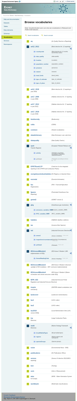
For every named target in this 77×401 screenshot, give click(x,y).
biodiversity (35, 119)
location (38, 60)
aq (32, 41)
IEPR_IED (34, 280)
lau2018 (34, 311)
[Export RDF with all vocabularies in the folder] (70, 49)
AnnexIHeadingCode (42, 258)
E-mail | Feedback (9, 395)
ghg (32, 205)
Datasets (6, 23)
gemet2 (33, 199)
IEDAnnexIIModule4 (38, 272)
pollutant (39, 245)
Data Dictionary (19, 15)
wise (32, 376)
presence (39, 68)
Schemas (7, 33)
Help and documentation (11, 19)
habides (34, 220)
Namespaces (8, 44)
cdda (32, 124)
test (32, 366)
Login (57, 1)
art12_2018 (35, 89)
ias (32, 225)
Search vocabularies (33, 35)
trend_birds (39, 75)
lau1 (32, 300)
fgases (33, 192)
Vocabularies (8, 37)
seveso (33, 358)
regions (38, 336)
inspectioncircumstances (43, 239)
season (38, 71)
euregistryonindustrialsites (41, 174)
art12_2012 (35, 46)
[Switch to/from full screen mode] (63, 1)
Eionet (11, 15)
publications (35, 353)
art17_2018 (35, 112)
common (34, 130)
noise (33, 348)
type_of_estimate (41, 79)
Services (6, 40)
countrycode (40, 51)
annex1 (38, 235)
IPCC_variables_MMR (42, 214)
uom (32, 371)
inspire (33, 287)
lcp (32, 318)
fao (32, 185)
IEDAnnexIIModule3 (38, 265)
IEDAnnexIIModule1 (38, 251)
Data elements (8, 30)
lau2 (32, 305)
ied (32, 230)
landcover (34, 295)
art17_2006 (35, 97)
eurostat (34, 179)
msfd (32, 326)
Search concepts (48, 35)
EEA (12, 1)
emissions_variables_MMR (43, 210)
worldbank (35, 384)
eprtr (32, 146)
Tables (6, 26)
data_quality (40, 56)
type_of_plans (40, 83)
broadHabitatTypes (42, 333)
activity (38, 153)
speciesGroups (41, 341)
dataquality (35, 140)
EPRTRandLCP (37, 166)
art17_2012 (35, 104)
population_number (42, 64)
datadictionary (36, 135)
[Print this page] (61, 1)
